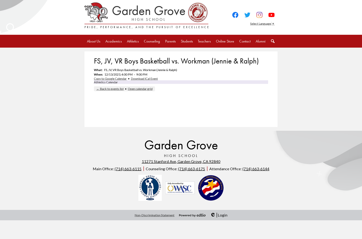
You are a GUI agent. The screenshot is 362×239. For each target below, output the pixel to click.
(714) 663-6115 (128, 168)
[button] (93, 41)
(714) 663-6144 (255, 168)
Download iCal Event (144, 78)
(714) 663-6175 (191, 168)
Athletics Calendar (106, 82)
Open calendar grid (140, 88)
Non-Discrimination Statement (154, 215)
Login (218, 215)
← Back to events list (110, 88)
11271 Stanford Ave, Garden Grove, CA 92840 (181, 161)
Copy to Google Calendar (110, 78)
